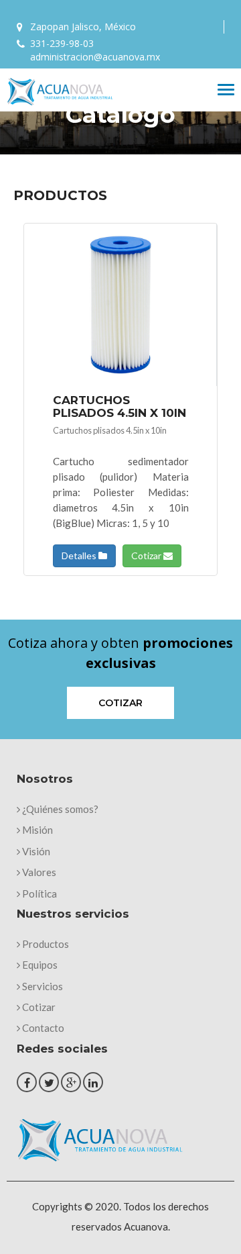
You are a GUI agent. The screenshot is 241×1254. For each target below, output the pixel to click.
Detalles (80, 555)
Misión (36, 830)
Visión (35, 851)
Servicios (41, 986)
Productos (44, 944)
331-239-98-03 (62, 43)
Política (38, 893)
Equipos (39, 965)
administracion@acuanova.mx (95, 56)
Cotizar (147, 555)
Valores (38, 872)
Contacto (42, 1028)
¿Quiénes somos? (59, 809)
